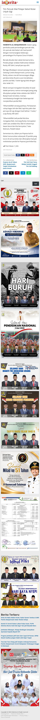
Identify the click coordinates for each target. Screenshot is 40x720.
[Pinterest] (27, 155)
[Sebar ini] (5, 173)
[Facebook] (18, 155)
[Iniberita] (9, 2)
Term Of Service (5, 717)
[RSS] (32, 155)
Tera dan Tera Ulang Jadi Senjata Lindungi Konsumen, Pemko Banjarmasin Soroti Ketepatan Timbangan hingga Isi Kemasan (20, 644)
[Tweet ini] (11, 173)
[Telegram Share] (22, 173)
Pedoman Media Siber (17, 714)
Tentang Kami (5, 714)
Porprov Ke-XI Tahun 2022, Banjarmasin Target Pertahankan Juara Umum (10, 164)
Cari (2, 180)
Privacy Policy (24, 715)
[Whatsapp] (28, 173)
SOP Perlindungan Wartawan (9, 715)
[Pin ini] (17, 173)
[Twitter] (22, 155)
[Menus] (37, 2)
